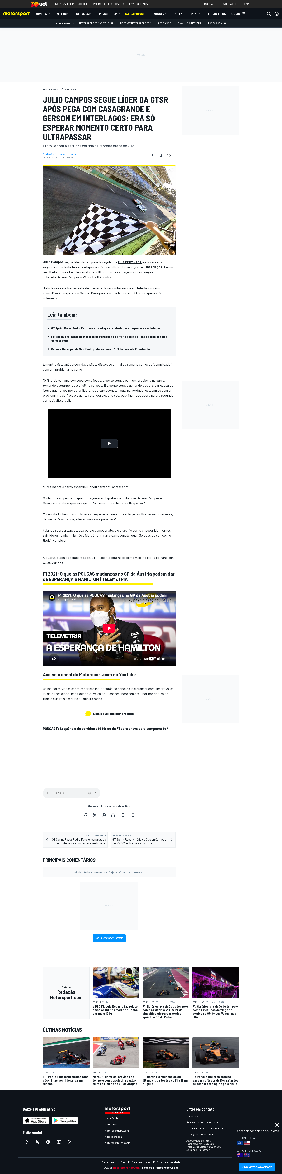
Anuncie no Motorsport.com (202, 1122)
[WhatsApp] (104, 815)
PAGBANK (99, 4)
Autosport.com (114, 1136)
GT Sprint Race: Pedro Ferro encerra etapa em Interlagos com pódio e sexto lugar (105, 328)
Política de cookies (139, 1162)
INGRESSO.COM (64, 4)
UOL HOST (83, 4)
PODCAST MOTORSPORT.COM (135, 23)
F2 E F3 (177, 14)
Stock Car (83, 14)
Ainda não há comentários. (109, 872)
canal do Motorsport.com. (136, 688)
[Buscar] (269, 14)
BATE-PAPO (228, 4)
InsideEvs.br (112, 1118)
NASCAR (159, 14)
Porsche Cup (108, 14)
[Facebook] (85, 815)
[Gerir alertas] (133, 815)
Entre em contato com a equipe (204, 1128)
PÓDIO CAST (164, 23)
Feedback (192, 1116)
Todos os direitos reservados (159, 1167)
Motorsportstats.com (117, 1142)
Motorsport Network (126, 1167)
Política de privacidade (166, 1162)
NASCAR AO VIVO (217, 23)
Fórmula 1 (41, 14)
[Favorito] (160, 155)
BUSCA (208, 4)
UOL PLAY (128, 4)
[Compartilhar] (152, 155)
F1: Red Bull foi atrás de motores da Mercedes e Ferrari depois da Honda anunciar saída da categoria (109, 338)
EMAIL (248, 4)
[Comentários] (170, 155)
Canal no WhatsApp (189, 23)
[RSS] (69, 1142)
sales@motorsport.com (200, 1134)
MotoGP (62, 14)
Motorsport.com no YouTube (96, 23)
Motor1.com (111, 1124)
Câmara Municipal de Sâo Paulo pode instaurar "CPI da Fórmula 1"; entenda (100, 349)
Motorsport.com (95, 674)
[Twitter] (94, 815)
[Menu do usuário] (276, 14)
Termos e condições (113, 1162)
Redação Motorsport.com (59, 154)
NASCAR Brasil (135, 14)
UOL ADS (142, 4)
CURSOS (113, 4)
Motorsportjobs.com (117, 1130)
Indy (194, 14)
